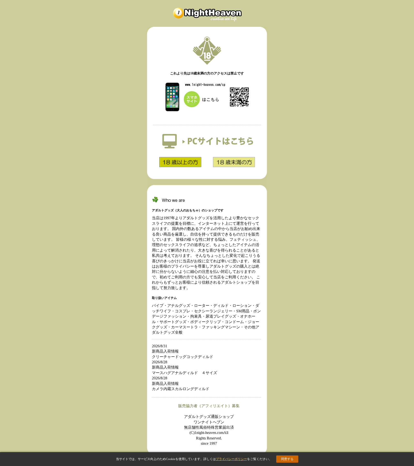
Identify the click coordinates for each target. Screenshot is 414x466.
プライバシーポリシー (231, 459)
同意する (287, 459)
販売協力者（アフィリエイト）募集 (209, 406)
